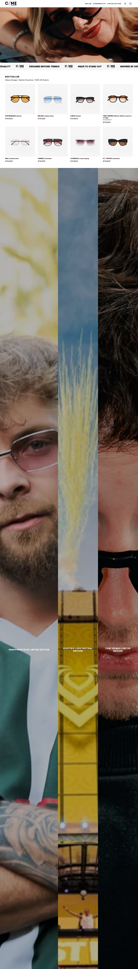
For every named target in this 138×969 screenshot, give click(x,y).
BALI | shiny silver (12, 158)
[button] (125, 3)
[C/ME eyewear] (10, 3)
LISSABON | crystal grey (79, 158)
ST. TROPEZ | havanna (111, 158)
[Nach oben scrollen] (135, 966)
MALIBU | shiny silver (46, 116)
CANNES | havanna (45, 158)
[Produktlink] (20, 104)
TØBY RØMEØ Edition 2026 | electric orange (117, 117)
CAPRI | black (75, 116)
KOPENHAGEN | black (13, 116)
